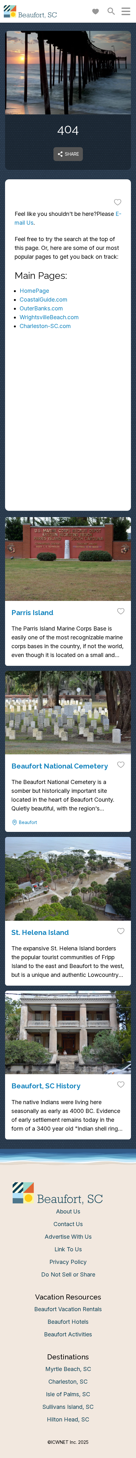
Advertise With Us (68, 1236)
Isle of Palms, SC (68, 1394)
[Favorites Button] (95, 11)
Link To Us (68, 1249)
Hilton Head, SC (68, 1419)
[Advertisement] (68, 441)
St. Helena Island (40, 932)
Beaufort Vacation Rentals (68, 1309)
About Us (68, 1211)
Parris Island (32, 612)
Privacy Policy (68, 1262)
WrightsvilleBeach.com (49, 317)
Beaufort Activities (68, 1334)
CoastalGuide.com (43, 299)
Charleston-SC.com (45, 326)
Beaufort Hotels (68, 1321)
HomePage (34, 290)
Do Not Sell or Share (68, 1274)
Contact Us (68, 1224)
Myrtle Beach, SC (68, 1369)
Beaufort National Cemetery (59, 766)
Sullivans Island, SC (68, 1406)
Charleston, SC (68, 1381)
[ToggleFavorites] (117, 202)
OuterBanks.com (41, 308)
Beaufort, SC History (45, 1086)
